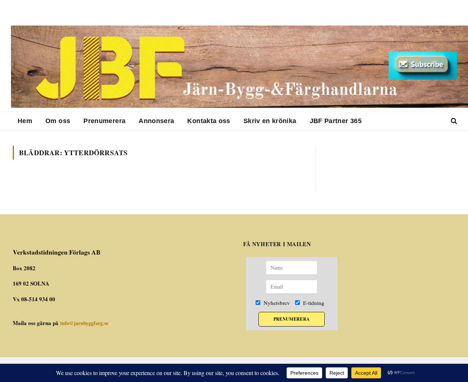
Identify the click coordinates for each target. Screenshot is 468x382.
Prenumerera (104, 121)
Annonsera (156, 121)
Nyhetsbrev (276, 302)
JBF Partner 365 (336, 121)
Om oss (57, 121)
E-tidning (313, 302)
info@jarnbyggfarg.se (84, 323)
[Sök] (453, 121)
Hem (25, 121)
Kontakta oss (208, 121)
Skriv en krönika (270, 121)
